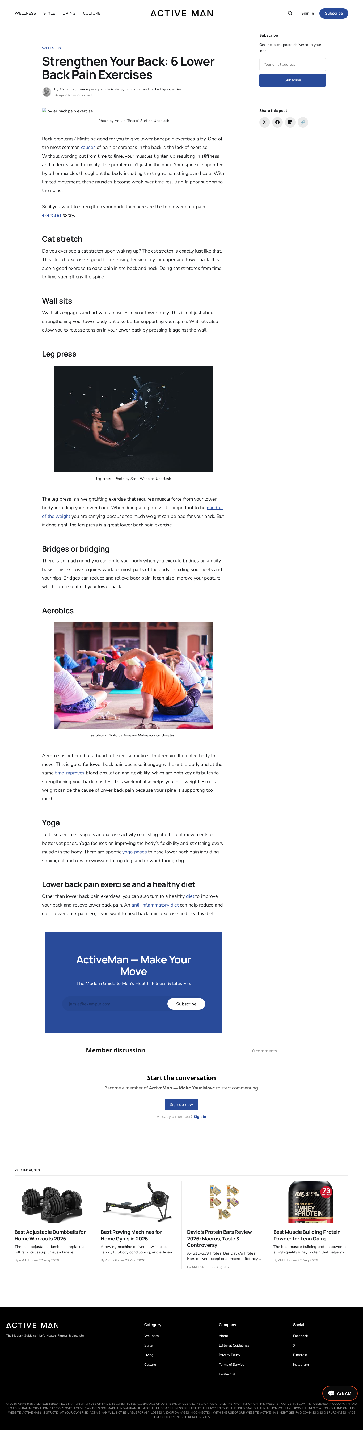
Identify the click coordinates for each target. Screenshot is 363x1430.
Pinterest (300, 1355)
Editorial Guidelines (234, 1345)
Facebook (300, 1335)
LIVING (68, 13)
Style (148, 1345)
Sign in (307, 13)
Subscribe (334, 13)
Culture (150, 1364)
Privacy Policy (229, 1355)
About (223, 1335)
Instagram (301, 1364)
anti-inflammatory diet (155, 905)
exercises (51, 215)
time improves (70, 773)
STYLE (49, 13)
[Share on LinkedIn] (290, 122)
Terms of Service (231, 1364)
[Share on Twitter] (264, 122)
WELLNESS (25, 13)
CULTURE (91, 13)
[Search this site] (290, 13)
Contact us (227, 1374)
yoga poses (134, 852)
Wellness (51, 48)
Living (149, 1355)
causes (88, 147)
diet (190, 896)
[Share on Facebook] (277, 122)
